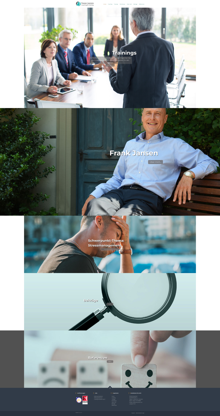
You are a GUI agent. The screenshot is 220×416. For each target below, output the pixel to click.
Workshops (122, 4)
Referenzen (141, 4)
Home (104, 4)
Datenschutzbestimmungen (140, 412)
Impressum (133, 412)
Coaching (110, 4)
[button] (2, 58)
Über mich (129, 4)
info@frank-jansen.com (137, 402)
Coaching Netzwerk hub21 (99, 399)
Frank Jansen (80, 412)
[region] (110, 58)
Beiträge (135, 4)
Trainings (116, 4)
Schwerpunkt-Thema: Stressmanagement (106, 243)
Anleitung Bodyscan (98, 397)
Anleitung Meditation (98, 396)
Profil (134, 404)
